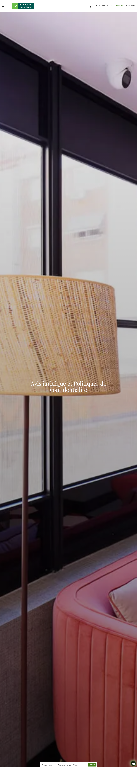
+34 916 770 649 (103, 6)
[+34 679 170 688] (111, 5)
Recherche (92, 764)
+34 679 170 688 (118, 6)
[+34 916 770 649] (96, 5)
